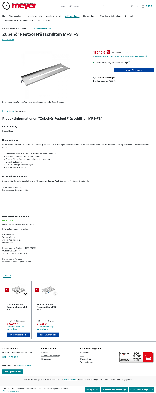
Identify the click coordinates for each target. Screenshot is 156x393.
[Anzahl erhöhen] (110, 70)
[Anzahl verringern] (95, 70)
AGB (82, 356)
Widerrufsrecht (86, 362)
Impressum (85, 352)
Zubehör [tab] (7, 275)
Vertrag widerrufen (12, 372)
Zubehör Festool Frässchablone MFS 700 (47, 307)
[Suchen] (103, 6)
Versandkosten (70, 379)
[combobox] (80, 6)
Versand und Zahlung (50, 356)
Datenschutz (85, 359)
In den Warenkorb (134, 70)
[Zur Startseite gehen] (19, 5)
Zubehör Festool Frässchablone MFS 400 (17, 307)
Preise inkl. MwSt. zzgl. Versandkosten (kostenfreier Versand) (120, 56)
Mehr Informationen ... (11, 391)
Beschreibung (8, 40)
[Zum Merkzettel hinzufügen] (25, 293)
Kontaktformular (24, 365)
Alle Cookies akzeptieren (141, 390)
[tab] (8, 111)
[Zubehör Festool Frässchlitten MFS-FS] (45, 74)
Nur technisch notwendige (114, 390)
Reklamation (46, 359)
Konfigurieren (92, 390)
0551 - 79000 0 (10, 357)
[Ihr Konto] (137, 6)
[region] (45, 74)
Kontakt (44, 352)
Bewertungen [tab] (21, 111)
